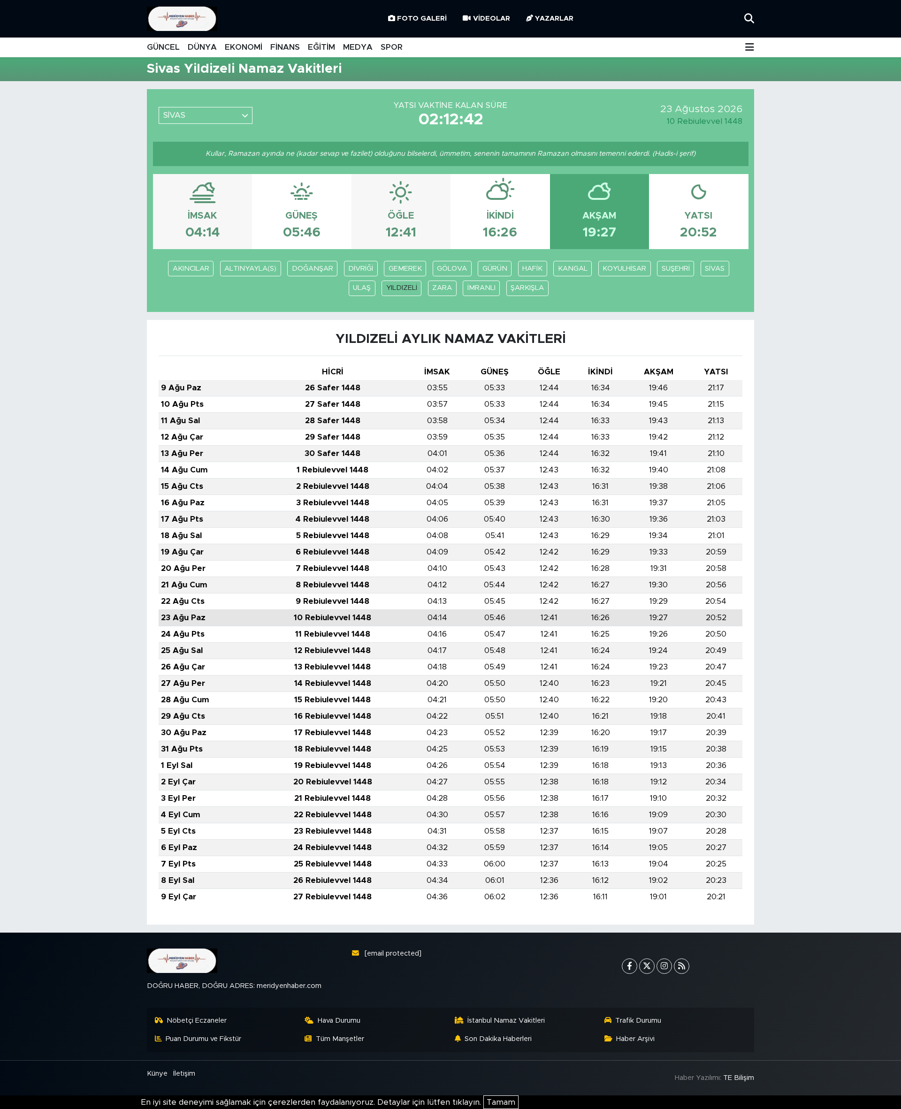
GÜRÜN (494, 268)
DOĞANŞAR (312, 268)
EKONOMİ (243, 47)
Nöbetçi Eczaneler (197, 1020)
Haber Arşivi (635, 1038)
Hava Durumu (339, 1020)
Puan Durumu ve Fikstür (203, 1038)
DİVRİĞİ (360, 268)
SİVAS (715, 268)
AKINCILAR (191, 268)
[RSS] (681, 966)
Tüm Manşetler (340, 1038)
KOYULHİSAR (624, 268)
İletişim (184, 1073)
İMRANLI (481, 287)
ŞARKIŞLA (527, 287)
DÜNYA (202, 47)
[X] (647, 966)
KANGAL (573, 268)
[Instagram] (664, 966)
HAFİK (532, 268)
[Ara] (749, 19)
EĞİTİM (321, 47)
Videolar (491, 18)
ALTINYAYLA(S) (250, 268)
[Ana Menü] (749, 48)
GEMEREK (405, 268)
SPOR (392, 47)
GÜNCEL (163, 47)
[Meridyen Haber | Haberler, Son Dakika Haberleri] (182, 19)
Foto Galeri (422, 18)
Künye (157, 1073)
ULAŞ (362, 287)
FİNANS (285, 47)
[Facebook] (629, 966)
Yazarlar (554, 18)
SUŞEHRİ (676, 268)
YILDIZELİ (401, 287)
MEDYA (358, 47)
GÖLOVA (452, 268)
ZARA (442, 287)
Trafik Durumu (638, 1020)
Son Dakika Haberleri (498, 1038)
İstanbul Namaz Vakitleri (506, 1020)
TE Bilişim (738, 1077)
